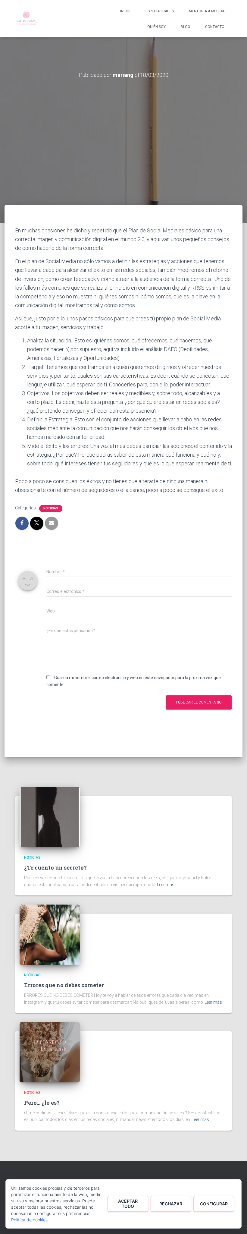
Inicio (125, 11)
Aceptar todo (128, 1203)
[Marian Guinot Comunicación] (26, 18)
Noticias (50, 508)
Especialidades (159, 11)
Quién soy (156, 27)
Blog (185, 27)
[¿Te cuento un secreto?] (50, 816)
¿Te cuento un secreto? (55, 867)
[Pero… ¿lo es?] (50, 1052)
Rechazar (170, 1203)
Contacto (214, 27)
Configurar (214, 1203)
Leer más (165, 884)
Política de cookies (29, 1219)
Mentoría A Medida (206, 11)
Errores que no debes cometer (64, 985)
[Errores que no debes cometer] (50, 934)
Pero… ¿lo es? (42, 1102)
